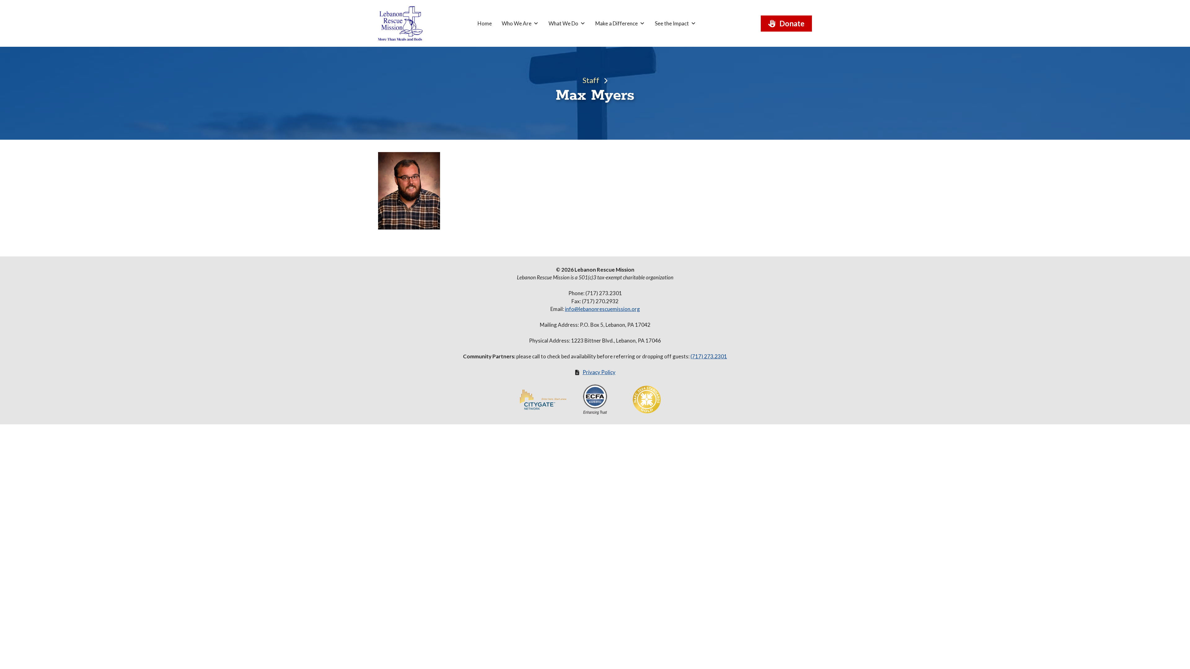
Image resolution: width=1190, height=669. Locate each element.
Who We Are (516, 23)
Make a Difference (616, 23)
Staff (591, 80)
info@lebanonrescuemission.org (602, 309)
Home (485, 23)
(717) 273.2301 (708, 356)
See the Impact (672, 23)
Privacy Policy (599, 372)
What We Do (563, 23)
